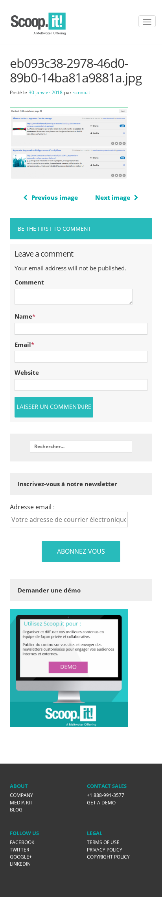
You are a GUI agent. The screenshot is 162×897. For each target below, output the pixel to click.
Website (27, 372)
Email (23, 344)
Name (23, 316)
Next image (112, 197)
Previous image (54, 197)
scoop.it (81, 92)
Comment (29, 282)
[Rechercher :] (81, 446)
